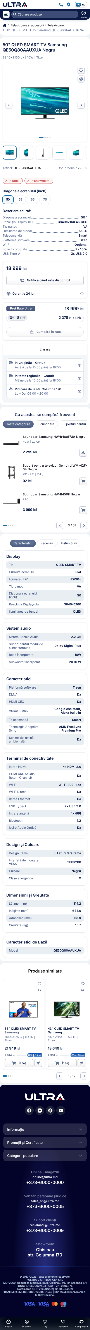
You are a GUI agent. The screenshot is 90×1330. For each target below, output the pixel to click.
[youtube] (60, 1110)
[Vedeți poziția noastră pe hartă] (68, 4)
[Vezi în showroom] (83, 453)
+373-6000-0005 (45, 1206)
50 (8, 199)
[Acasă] (15, 4)
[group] (18, 424)
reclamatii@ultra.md (45, 1225)
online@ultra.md (45, 1177)
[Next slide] (81, 105)
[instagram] (39, 1110)
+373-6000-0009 (45, 1230)
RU (83, 4)
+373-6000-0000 (45, 1182)
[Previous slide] (59, 525)
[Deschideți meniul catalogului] (6, 14)
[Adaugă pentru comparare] (81, 79)
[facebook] (29, 1110)
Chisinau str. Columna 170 (45, 1252)
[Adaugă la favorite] (81, 70)
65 (33, 199)
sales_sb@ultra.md (45, 1201)
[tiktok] (50, 1110)
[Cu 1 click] (38, 1063)
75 (45, 199)
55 (20, 199)
